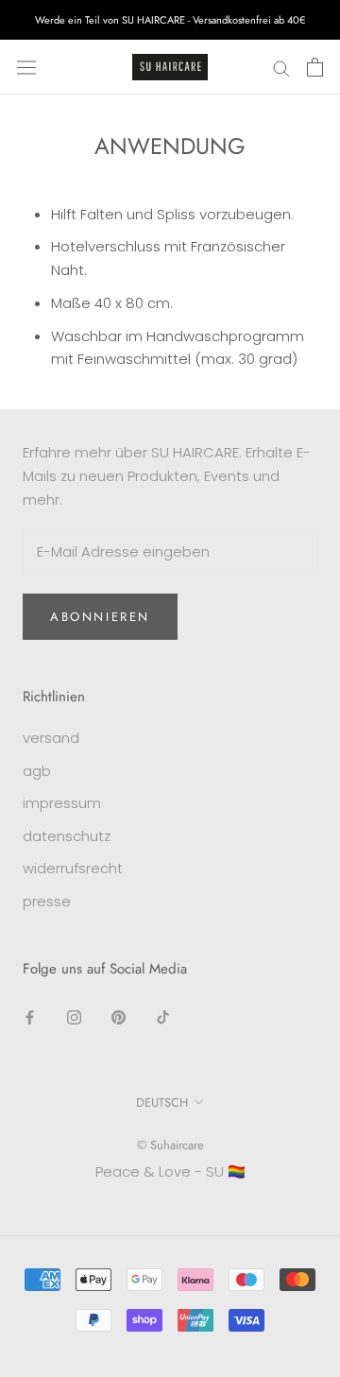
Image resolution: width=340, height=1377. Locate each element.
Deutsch (162, 1102)
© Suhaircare (170, 1145)
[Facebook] (30, 1017)
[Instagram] (74, 1017)
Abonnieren (100, 617)
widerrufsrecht (73, 868)
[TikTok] (163, 1017)
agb (37, 771)
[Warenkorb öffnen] (315, 67)
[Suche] (281, 67)
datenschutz (66, 836)
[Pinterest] (118, 1017)
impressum (62, 803)
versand (51, 738)
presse (47, 901)
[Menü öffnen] (26, 67)
